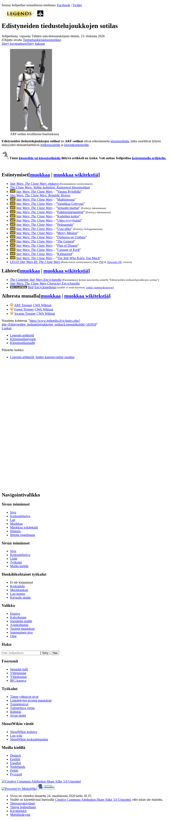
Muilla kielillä (19, 566)
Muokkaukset (19, 590)
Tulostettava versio (22, 708)
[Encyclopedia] (18, 287)
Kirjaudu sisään (20, 597)
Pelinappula (65, 224)
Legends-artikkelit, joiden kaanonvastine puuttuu (42, 357)
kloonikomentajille (76, 145)
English (15, 759)
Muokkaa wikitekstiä (24, 527)
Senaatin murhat (68, 208)
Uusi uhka (64, 229)
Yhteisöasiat (18, 673)
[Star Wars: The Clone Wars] (12, 191)
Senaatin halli (19, 669)
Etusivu (15, 613)
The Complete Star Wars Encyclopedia (35, 279)
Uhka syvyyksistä (69, 220)
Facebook (63, 5)
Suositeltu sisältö (21, 621)
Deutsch (15, 755)
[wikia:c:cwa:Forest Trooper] (11, 309)
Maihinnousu (66, 199)
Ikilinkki (15, 711)
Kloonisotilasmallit (22, 343)
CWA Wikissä (42, 305)
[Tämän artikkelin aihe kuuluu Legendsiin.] (19, 15)
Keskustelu (17, 586)
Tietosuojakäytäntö (22, 803)
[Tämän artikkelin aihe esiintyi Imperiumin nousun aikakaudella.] (40, 15)
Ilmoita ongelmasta (22, 535)
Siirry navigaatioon (14, 43)
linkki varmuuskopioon (99, 287)
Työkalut (16, 562)
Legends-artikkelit (22, 335)
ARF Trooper (23, 305)
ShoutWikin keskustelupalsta (29, 739)
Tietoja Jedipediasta (23, 807)
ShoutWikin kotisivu (23, 732)
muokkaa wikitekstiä (75, 174)
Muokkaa (16, 523)
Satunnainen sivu (21, 632)
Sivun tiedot (18, 715)
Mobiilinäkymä (20, 814)
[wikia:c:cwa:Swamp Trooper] (11, 313)
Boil (31, 287)
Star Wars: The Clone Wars (34, 191)
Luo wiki (16, 735)
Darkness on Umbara (71, 237)
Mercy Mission (67, 233)
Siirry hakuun (36, 43)
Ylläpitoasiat (18, 677)
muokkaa (40, 174)
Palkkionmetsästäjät (70, 212)
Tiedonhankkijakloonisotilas (41, 40)
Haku (7, 644)
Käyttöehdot (18, 811)
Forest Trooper (24, 309)
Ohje (13, 636)
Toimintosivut (19, 704)
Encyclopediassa (45, 287)
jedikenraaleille (50, 145)
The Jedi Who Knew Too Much (78, 258)
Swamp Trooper (25, 313)
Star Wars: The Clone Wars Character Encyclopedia (45, 283)
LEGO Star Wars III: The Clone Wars (35, 262)
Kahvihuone (18, 617)
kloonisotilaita (120, 141)
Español (15, 763)
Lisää (13, 558)
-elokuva (34, 183)
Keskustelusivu (20, 516)
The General (65, 241)
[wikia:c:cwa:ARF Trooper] (11, 305)
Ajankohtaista (19, 625)
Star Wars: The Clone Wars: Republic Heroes (40, 195)
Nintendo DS (114, 262)
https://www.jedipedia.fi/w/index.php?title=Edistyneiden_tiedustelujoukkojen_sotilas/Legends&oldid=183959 (49, 322)
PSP (101, 262)
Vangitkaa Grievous (70, 203)
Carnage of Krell (68, 250)
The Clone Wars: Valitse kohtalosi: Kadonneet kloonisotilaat (50, 187)
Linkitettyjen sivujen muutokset (31, 700)
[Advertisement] (33, 425)
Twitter (77, 5)
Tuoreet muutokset (22, 628)
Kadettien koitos (68, 216)
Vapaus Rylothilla (69, 191)
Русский (16, 774)
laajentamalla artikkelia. (149, 158)
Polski (14, 770)
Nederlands (17, 767)
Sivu (13, 512)
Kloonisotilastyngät (23, 339)
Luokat (6, 328)
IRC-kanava (18, 680)
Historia (15, 531)
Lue (12, 520)
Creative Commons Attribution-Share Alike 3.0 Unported (93, 799)
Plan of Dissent (67, 245)
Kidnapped (64, 254)
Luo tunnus (17, 593)
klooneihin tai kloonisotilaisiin (40, 158)
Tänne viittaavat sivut (24, 696)
